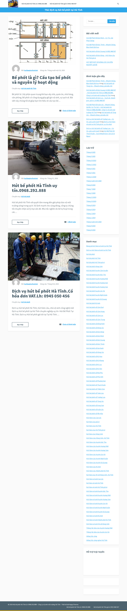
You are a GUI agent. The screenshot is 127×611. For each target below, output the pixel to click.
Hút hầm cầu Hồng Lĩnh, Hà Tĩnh (97, 438)
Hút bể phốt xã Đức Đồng (95, 332)
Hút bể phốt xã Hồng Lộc (95, 352)
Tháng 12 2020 (91, 177)
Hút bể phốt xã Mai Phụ (94, 373)
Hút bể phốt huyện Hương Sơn (97, 283)
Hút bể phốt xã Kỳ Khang (95, 360)
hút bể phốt (25, 196)
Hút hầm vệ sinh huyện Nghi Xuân (98, 508)
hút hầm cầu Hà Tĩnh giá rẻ (95, 430)
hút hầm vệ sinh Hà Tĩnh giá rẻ (96, 487)
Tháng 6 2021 (90, 169)
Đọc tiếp (20, 111)
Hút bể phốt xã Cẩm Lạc (94, 315)
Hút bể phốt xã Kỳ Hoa (94, 356)
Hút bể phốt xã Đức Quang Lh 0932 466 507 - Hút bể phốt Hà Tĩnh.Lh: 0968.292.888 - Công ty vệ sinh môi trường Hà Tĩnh (101, 92)
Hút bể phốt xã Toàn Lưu (95, 393)
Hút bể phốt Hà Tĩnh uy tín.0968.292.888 (34, 188)
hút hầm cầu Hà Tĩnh (93, 426)
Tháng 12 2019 (91, 197)
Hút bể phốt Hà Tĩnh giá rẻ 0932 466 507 (63, 4)
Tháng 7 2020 (90, 189)
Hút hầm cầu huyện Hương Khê (97, 446)
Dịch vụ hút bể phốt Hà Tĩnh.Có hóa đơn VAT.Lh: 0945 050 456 (42, 293)
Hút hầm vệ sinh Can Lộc (94, 479)
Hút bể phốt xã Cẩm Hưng (95, 311)
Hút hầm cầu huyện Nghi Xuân (97, 458)
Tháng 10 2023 (91, 160)
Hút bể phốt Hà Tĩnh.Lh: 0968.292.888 (34, 4)
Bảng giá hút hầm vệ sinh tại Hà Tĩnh (99, 246)
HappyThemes (73, 604)
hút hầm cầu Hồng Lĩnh (94, 434)
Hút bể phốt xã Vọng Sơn (95, 405)
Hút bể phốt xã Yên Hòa (94, 414)
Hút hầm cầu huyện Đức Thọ (96, 442)
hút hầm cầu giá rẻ (92, 422)
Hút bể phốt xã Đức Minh (95, 336)
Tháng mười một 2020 (93, 181)
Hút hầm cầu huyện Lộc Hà (95, 454)
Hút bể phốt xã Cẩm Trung (95, 319)
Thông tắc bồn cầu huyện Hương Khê (99, 528)
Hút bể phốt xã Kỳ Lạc (94, 364)
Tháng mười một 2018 (93, 222)
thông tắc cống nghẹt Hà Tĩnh (96, 540)
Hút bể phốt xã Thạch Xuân (96, 385)
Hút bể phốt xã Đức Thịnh (95, 344)
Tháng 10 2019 (91, 201)
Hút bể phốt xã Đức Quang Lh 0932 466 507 (101, 51)
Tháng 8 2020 (90, 185)
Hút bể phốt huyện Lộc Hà (95, 291)
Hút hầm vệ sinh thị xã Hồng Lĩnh (97, 524)
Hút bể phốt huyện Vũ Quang (96, 299)
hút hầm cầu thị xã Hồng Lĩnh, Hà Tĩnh (99, 475)
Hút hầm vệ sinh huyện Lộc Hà (96, 503)
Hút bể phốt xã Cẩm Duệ (95, 307)
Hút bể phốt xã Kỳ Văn (94, 369)
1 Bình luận (72, 222)
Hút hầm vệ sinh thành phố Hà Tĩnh (98, 520)
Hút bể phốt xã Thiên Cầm (95, 389)
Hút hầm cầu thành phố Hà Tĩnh (97, 471)
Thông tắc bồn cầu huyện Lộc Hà (97, 532)
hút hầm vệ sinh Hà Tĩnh (94, 483)
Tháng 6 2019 (90, 209)
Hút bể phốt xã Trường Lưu (95, 397)
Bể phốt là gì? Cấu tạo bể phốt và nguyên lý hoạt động (41, 80)
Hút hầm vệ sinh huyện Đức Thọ (97, 491)
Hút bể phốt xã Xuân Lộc (95, 409)
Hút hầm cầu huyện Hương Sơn (97, 450)
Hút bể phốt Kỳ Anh (93, 303)
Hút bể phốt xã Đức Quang (95, 340)
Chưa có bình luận (69, 111)
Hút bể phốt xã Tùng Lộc (95, 401)
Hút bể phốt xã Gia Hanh (94, 348)
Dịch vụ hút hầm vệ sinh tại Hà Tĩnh (98, 250)
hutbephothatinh (31, 70)
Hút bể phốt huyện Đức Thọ (96, 275)
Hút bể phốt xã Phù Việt (94, 377)
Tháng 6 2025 (90, 152)
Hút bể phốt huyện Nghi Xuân (96, 295)
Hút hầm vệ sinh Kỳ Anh (94, 516)
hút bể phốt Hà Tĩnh (28, 88)
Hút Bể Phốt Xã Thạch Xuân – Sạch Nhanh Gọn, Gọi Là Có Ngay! (100, 133)
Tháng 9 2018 (90, 226)
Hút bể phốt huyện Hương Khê (97, 279)
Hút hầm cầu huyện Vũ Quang (96, 463)
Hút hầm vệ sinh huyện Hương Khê (98, 495)
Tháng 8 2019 (90, 205)
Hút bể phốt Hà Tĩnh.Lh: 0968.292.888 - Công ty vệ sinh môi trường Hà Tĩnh (36, 604)
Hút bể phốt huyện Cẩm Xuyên (97, 270)
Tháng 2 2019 (90, 214)
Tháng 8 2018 (90, 230)
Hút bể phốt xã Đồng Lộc (95, 328)
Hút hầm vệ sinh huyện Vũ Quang (97, 512)
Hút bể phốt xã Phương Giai (96, 381)
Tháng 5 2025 (90, 156)
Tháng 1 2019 (90, 218)
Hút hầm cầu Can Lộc (93, 418)
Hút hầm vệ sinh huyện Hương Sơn (98, 499)
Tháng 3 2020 (90, 193)
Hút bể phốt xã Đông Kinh (95, 324)
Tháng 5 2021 (90, 173)
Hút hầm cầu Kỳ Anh (93, 467)
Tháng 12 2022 (91, 165)
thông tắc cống (91, 536)
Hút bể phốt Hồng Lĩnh (94, 266)
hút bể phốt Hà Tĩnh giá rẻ (95, 262)
